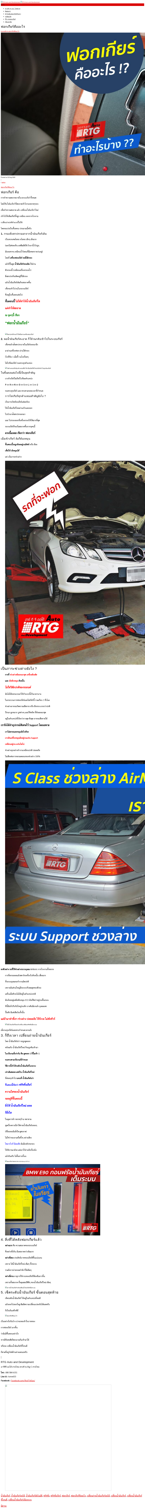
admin (3, 182)
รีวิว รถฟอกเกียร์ (10, 19)
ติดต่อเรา (8, 11)
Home (3, 31)
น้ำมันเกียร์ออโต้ (18, 1495)
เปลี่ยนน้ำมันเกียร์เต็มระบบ (20, 1499)
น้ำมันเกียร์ (5, 1495)
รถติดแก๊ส (8, 16)
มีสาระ (7, 31)
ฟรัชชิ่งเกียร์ (56, 1495)
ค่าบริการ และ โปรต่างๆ (12, 8)
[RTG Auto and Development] (20, 2)
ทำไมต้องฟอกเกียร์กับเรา (13, 14)
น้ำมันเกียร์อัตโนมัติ (34, 1495)
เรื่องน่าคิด (8, 22)
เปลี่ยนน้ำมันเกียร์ (118, 1495)
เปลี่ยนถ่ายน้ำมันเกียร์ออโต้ (98, 1495)
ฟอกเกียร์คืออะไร (14, 31)
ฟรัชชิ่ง (46, 1495)
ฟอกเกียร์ (66, 1495)
